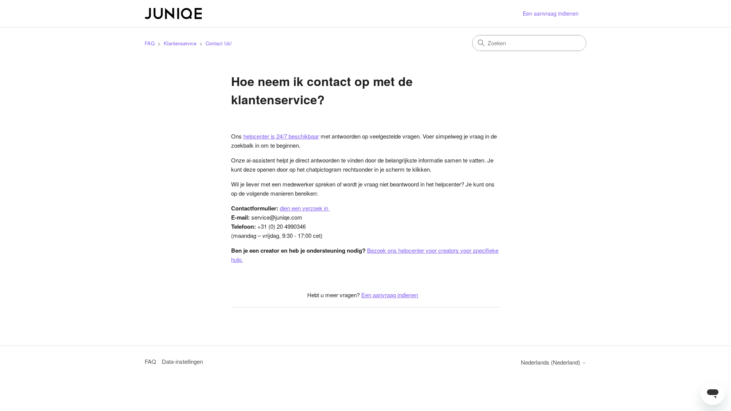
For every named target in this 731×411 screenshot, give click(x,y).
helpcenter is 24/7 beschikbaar (281, 136)
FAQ (150, 43)
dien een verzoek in (305, 208)
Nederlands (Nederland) (551, 362)
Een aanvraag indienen (551, 13)
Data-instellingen (182, 361)
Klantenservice (180, 43)
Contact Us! (219, 43)
